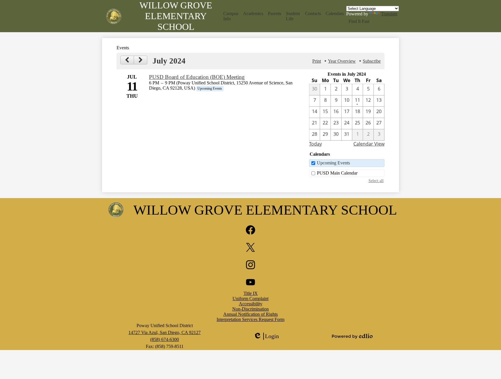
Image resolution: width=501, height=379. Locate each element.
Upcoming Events (333, 162)
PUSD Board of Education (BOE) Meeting (197, 77)
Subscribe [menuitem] (372, 61)
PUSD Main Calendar (337, 173)
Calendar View (368, 144)
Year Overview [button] (342, 61)
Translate (389, 13)
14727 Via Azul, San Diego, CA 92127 (164, 332)
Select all (376, 180)
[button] (231, 16)
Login (266, 336)
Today (315, 144)
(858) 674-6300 (164, 339)
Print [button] (316, 61)
